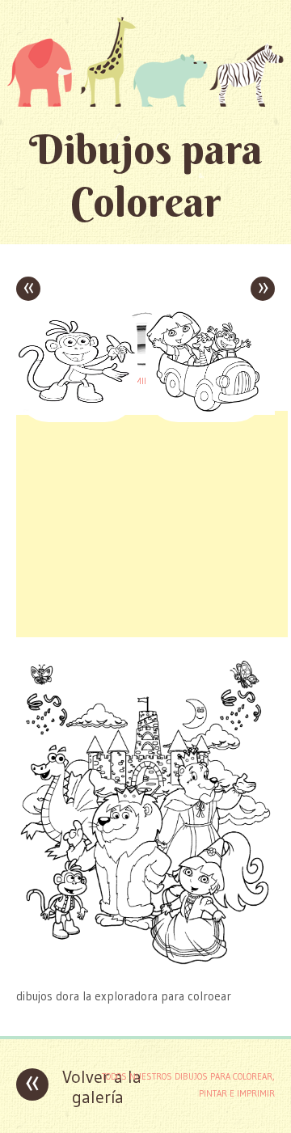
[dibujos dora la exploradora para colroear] (145, 964)
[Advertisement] (152, 524)
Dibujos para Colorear (146, 175)
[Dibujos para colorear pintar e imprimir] (145, 61)
